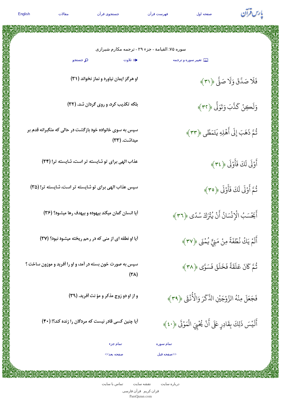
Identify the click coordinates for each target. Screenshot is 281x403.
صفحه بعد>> (114, 354)
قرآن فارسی (131, 391)
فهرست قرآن (158, 14)
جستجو (77, 60)
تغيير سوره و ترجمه (188, 60)
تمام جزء (115, 344)
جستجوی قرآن (108, 14)
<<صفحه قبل (166, 354)
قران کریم (151, 391)
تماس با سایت (112, 384)
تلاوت (128, 60)
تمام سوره (164, 344)
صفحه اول (204, 14)
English (24, 14)
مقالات (63, 14)
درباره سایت (170, 384)
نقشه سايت (142, 384)
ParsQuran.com (141, 396)
